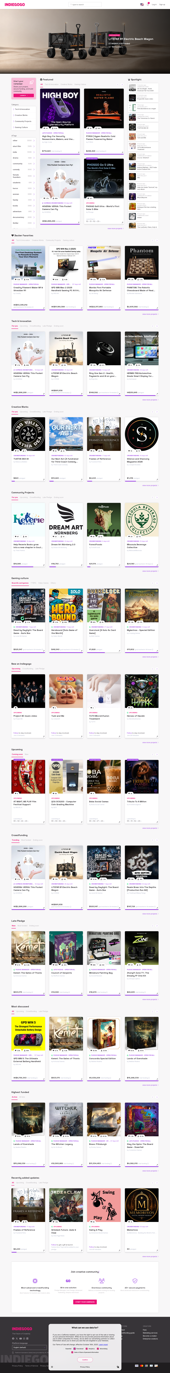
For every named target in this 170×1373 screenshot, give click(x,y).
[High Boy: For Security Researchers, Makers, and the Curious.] (60, 108)
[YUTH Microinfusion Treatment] (104, 691)
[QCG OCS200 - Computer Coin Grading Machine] (66, 777)
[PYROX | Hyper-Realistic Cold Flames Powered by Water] (104, 108)
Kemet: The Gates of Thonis (28, 972)
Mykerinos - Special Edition (141, 630)
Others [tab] (53, 583)
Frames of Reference (100, 458)
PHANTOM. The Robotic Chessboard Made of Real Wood (140, 290)
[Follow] (16, 708)
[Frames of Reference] (104, 434)
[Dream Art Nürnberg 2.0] (66, 520)
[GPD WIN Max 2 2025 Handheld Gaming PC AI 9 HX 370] (66, 263)
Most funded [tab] (26, 840)
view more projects (115, 228)
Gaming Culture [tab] (80, 84)
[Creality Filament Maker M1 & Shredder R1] (28, 263)
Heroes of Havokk (136, 716)
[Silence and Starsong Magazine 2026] (142, 434)
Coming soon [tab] (17, 754)
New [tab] (26, 754)
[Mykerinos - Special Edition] (142, 605)
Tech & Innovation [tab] (52, 84)
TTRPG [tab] (33, 583)
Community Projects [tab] (53, 240)
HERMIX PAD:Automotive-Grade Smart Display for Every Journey (139, 376)
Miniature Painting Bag (101, 972)
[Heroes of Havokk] (142, 691)
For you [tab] (15, 326)
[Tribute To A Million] (142, 777)
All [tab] (41, 84)
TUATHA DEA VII (21, 458)
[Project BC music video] (28, 691)
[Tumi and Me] (66, 691)
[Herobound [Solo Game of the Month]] (66, 605)
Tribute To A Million (136, 801)
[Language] (142, 4)
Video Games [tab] (43, 583)
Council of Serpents (61, 972)
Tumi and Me (57, 716)
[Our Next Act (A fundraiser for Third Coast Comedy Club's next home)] (66, 434)
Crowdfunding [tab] (35, 326)
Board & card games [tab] (20, 583)
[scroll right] (122, 84)
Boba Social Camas (98, 801)
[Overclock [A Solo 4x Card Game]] (104, 605)
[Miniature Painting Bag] (104, 948)
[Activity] (148, 4)
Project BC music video (25, 716)
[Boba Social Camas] (104, 777)
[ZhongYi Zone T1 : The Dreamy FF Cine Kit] (142, 948)
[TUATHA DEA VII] (28, 434)
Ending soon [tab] (58, 326)
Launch (23, 95)
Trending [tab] (15, 840)
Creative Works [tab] (66, 84)
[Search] (71, 4)
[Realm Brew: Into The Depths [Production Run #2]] (142, 862)
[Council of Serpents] (66, 948)
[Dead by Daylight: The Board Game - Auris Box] (28, 605)
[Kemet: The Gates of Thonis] (28, 948)
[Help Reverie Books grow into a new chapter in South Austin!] (28, 520)
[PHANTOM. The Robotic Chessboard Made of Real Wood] (142, 263)
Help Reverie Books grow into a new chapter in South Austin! (28, 547)
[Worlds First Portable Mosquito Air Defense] (104, 263)
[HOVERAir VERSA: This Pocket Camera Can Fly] (60, 178)
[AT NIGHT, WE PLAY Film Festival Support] (28, 777)
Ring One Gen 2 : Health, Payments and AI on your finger (101, 376)
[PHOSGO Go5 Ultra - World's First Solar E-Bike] (104, 178)
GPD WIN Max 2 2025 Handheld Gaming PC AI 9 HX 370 (65, 290)
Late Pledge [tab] (47, 326)
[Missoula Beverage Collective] (142, 520)
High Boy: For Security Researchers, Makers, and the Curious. (57, 139)
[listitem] (23, 140)
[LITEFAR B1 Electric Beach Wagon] (66, 348)
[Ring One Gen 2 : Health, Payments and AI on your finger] (104, 348)
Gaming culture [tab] (68, 240)
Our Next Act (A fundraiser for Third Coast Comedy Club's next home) (65, 461)
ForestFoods (95, 544)
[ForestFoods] (104, 520)
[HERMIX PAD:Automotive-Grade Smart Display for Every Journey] (142, 348)
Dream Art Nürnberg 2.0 (63, 544)
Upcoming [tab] (24, 326)
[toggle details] (80, 153)
